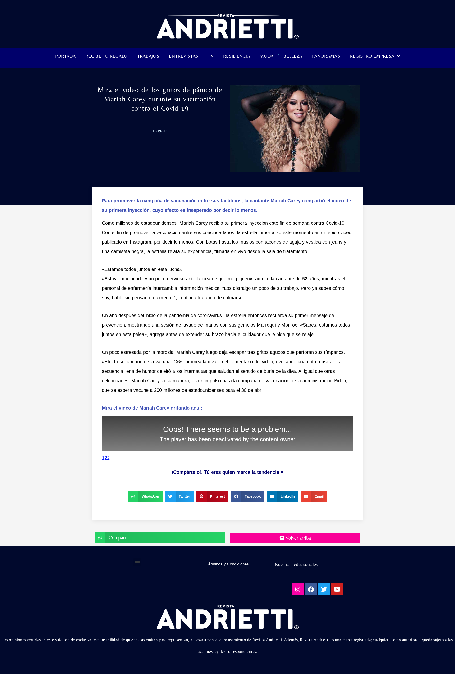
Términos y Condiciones (227, 564)
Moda (267, 56)
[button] (145, 496)
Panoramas (326, 56)
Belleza (292, 56)
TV (210, 56)
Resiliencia (236, 56)
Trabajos (148, 56)
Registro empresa (372, 56)
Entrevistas (183, 56)
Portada (65, 56)
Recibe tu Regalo (106, 56)
